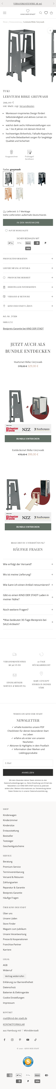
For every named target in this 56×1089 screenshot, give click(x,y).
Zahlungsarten (10, 882)
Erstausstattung (11, 830)
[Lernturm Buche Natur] (8, 193)
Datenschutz (9, 987)
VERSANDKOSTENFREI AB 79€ (27, 3)
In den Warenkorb (28, 222)
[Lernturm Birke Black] (41, 178)
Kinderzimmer (10, 820)
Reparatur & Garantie (14, 887)
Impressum (9, 1002)
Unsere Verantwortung (14, 934)
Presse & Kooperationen (15, 939)
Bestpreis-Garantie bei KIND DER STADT (23, 328)
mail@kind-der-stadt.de (15, 1018)
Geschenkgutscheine (13, 846)
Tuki (6, 91)
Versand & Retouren (13, 877)
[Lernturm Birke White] (30, 178)
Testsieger (8, 840)
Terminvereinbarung (13, 871)
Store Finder (9, 923)
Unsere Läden (10, 918)
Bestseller (8, 835)
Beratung (7, 861)
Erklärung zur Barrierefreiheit (18, 982)
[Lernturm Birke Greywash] (8, 178)
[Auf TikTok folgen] (35, 1039)
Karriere (7, 949)
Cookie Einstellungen (13, 997)
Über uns (7, 913)
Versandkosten (27, 106)
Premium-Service (12, 866)
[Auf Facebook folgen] (4, 1039)
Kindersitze (8, 825)
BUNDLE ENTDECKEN (27, 438)
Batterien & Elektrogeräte (16, 992)
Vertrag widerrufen (14, 976)
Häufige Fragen (11, 897)
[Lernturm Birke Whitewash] (19, 193)
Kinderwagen (9, 815)
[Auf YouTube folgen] (27, 1039)
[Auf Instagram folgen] (12, 1039)
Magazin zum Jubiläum (14, 928)
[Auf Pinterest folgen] (20, 1039)
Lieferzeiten (15, 214)
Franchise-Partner (12, 944)
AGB (5, 965)
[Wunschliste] (46, 12)
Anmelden (28, 772)
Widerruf (7, 970)
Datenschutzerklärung (38, 791)
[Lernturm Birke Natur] (19, 178)
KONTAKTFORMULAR (14, 1024)
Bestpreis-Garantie (12, 892)
